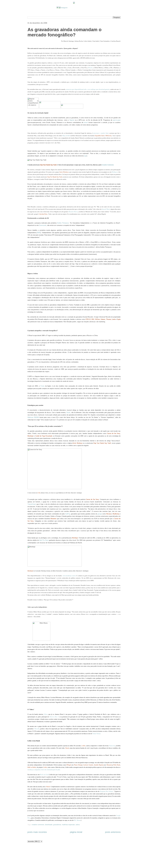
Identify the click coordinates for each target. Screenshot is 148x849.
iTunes (42, 386)
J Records (37, 729)
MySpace (114, 172)
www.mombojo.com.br (69, 575)
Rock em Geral (44, 774)
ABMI (38, 232)
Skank (68, 412)
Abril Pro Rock (44, 540)
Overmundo (42, 225)
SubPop (67, 514)
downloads (48, 824)
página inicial (76, 832)
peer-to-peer (116, 120)
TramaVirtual (32, 504)
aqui (85, 156)
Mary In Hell (66, 135)
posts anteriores (113, 832)
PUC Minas (77, 820)
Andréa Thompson (63, 223)
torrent (86, 122)
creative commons (38, 824)
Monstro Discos (73, 211)
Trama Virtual (96, 733)
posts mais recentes (37, 832)
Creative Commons (108, 165)
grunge (100, 514)
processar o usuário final (101, 133)
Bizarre (90, 67)
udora (78, 824)
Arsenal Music (106, 209)
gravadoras (57, 824)
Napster (72, 120)
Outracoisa (112, 745)
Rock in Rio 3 (54, 717)
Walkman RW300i (33, 417)
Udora (45, 714)
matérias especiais (68, 824)
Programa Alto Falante (106, 791)
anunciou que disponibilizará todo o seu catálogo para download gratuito (88, 89)
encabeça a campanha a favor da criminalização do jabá (44, 769)
